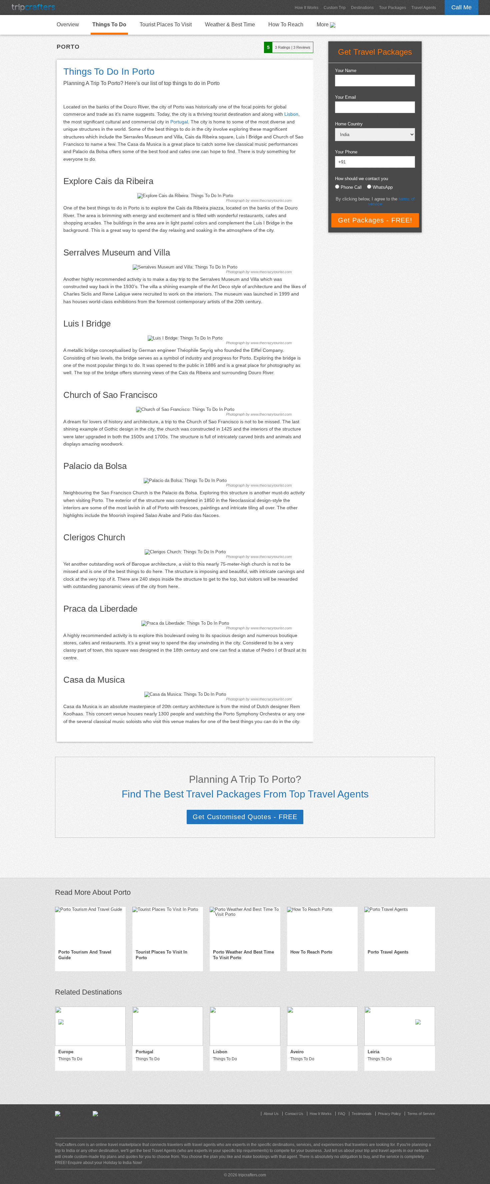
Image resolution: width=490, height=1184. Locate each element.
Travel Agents (423, 7)
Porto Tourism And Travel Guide (84, 955)
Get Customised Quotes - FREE (245, 816)
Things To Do (109, 24)
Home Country (349, 123)
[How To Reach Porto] (322, 926)
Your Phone (346, 151)
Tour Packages (392, 7)
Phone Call (351, 187)
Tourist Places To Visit (166, 24)
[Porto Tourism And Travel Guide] (90, 926)
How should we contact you (361, 178)
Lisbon (291, 114)
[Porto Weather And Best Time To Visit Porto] (245, 926)
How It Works (306, 7)
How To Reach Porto (311, 952)
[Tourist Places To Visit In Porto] (167, 926)
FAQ (341, 1114)
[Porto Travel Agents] (399, 926)
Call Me (461, 7)
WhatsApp (383, 187)
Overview (68, 24)
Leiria (373, 1051)
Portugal (179, 121)
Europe (65, 1051)
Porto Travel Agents (388, 952)
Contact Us (294, 1114)
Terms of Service (421, 1114)
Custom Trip (335, 7)
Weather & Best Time (230, 24)
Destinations (362, 7)
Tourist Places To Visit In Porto (161, 955)
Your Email (345, 97)
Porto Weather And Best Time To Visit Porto (243, 955)
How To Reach (285, 24)
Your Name (345, 70)
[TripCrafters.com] (33, 7)
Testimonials (362, 1114)
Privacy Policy (389, 1114)
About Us (271, 1114)
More (323, 24)
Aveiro (297, 1051)
